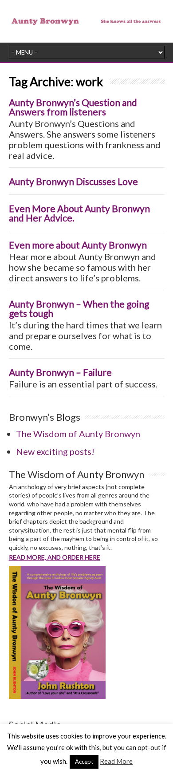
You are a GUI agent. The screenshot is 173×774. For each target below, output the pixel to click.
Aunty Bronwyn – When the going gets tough (79, 308)
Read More (116, 761)
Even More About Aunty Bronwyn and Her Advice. (79, 213)
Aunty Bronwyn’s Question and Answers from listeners (73, 107)
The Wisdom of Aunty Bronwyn (78, 433)
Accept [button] (84, 761)
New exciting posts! (55, 451)
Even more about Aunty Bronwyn (78, 244)
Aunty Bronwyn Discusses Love (73, 181)
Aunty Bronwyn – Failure (60, 372)
